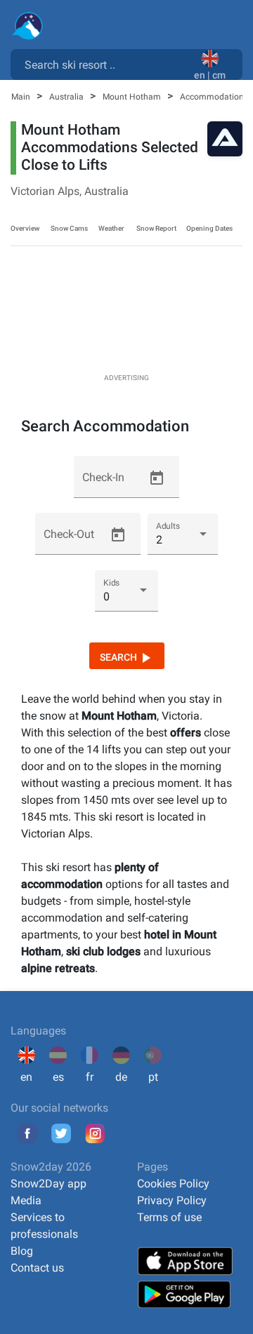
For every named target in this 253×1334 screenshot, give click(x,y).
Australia (67, 97)
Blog (22, 1251)
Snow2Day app (48, 1183)
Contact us (37, 1267)
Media (26, 1200)
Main (21, 97)
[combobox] (105, 64)
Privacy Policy (172, 1200)
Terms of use (169, 1217)
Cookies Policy (173, 1183)
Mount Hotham (133, 97)
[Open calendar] (157, 478)
